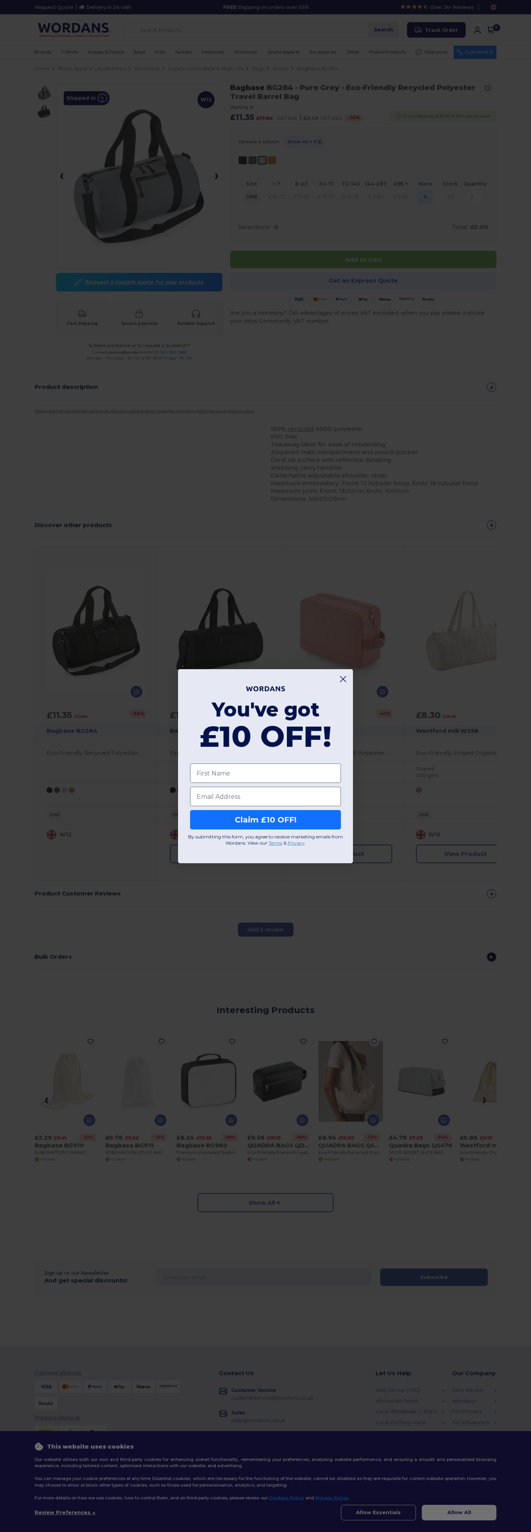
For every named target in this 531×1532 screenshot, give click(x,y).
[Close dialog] (343, 679)
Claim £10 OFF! (266, 819)
